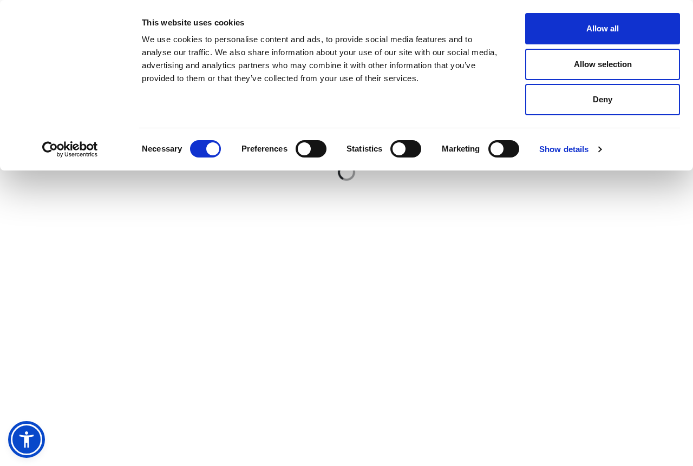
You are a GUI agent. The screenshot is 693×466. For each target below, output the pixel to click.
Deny (602, 99)
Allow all (602, 28)
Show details (564, 149)
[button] (26, 439)
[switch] (311, 148)
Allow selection (603, 64)
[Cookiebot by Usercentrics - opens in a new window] (70, 149)
